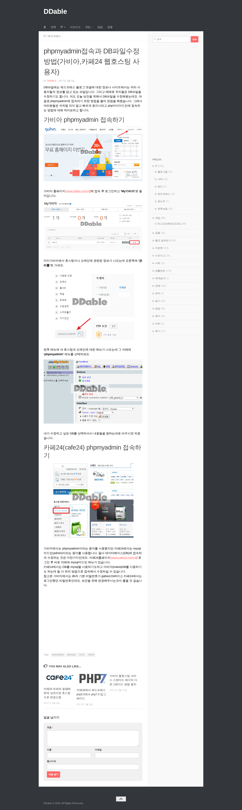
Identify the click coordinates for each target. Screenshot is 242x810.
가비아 (82, 655)
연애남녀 (160, 278)
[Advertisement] (93, 616)
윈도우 (161, 201)
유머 (157, 293)
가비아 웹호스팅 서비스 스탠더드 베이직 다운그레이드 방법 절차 (123, 680)
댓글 (50, 727)
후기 (157, 331)
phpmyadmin (58, 655)
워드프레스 (54, 36)
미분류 (159, 248)
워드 (160, 186)
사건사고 (75, 27)
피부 (157, 323)
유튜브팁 (163, 208)
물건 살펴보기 (163, 240)
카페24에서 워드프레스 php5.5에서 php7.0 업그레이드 (91, 694)
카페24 (91, 655)
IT (62, 27)
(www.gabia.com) (76, 191)
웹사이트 (51, 761)
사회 (157, 263)
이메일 (98, 749)
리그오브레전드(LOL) (169, 223)
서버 (160, 179)
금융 (110, 27)
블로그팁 (163, 171)
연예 (53, 27)
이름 (49, 749)
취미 (157, 316)
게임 (87, 27)
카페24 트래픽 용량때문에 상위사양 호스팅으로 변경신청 (57, 693)
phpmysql (71, 655)
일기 (157, 300)
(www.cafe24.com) (122, 557)
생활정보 (160, 270)
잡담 (100, 27)
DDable (55, 11)
